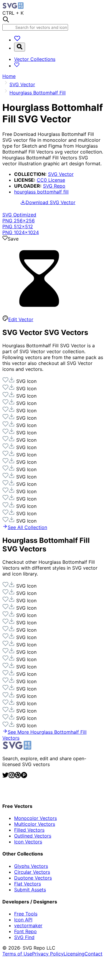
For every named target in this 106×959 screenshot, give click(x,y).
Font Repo (25, 931)
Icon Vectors (28, 842)
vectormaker (28, 925)
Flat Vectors (27, 884)
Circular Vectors (32, 872)
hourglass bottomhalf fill (41, 192)
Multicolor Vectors (34, 824)
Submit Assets (30, 890)
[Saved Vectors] (17, 40)
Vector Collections (34, 59)
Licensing (74, 954)
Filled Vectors (29, 830)
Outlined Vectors (32, 836)
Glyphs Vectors (31, 866)
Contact (93, 954)
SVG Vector (61, 174)
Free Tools (25, 914)
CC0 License (51, 180)
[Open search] (19, 47)
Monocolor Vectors (35, 818)
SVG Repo (54, 186)
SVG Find (24, 937)
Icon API (23, 920)
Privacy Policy (48, 954)
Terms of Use (17, 954)
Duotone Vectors (33, 878)
